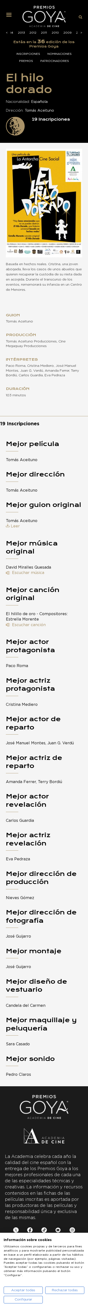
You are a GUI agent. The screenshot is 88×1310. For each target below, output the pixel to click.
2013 (21, 32)
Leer (15, 526)
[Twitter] (16, 1230)
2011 (44, 32)
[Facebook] (30, 1230)
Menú (11, 16)
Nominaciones (59, 53)
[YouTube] (58, 1230)
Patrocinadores (54, 60)
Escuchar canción (29, 625)
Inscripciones (28, 53)
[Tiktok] (44, 1230)
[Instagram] (72, 1230)
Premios (26, 60)
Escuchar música (28, 573)
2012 (32, 32)
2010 (55, 32)
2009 (67, 32)
